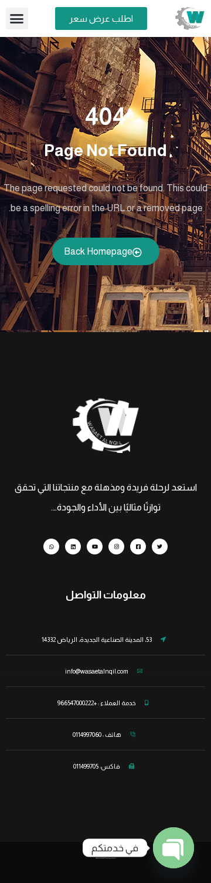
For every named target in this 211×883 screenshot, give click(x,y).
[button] (17, 19)
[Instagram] (116, 546)
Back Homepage (98, 251)
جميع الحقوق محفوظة (111, 857)
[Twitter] (160, 546)
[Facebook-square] (138, 546)
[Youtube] (95, 546)
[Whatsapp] (51, 546)
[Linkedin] (73, 546)
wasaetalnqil (99, 857)
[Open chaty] (173, 847)
